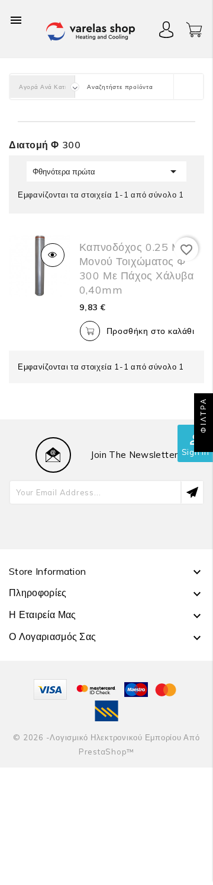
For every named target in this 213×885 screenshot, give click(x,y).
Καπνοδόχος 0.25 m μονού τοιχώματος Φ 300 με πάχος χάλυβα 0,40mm (136, 268)
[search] (188, 86)
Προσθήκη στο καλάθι (150, 331)
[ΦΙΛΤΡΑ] (203, 442)
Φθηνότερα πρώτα (106, 171)
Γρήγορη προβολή (52, 255)
